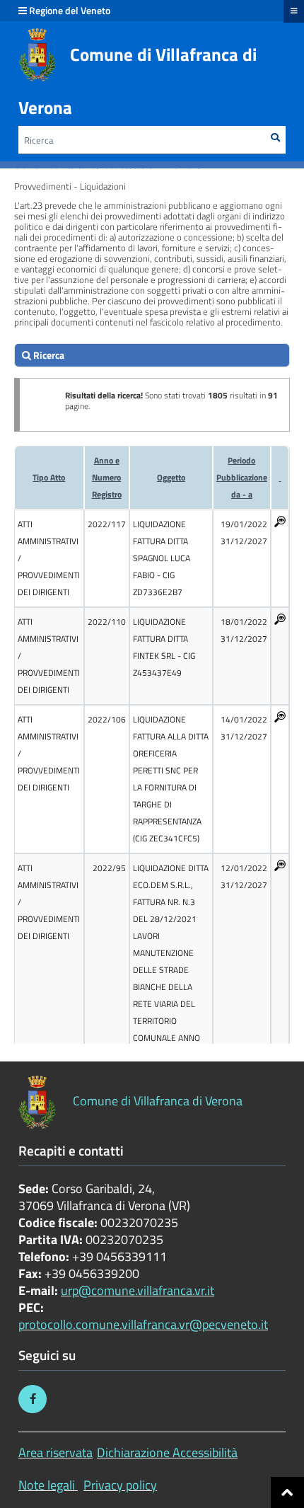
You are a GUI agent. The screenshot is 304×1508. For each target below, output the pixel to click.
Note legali (46, 1485)
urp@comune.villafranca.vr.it (137, 1290)
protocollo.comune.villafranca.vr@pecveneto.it (143, 1324)
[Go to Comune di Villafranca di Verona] (37, 54)
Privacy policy (120, 1485)
